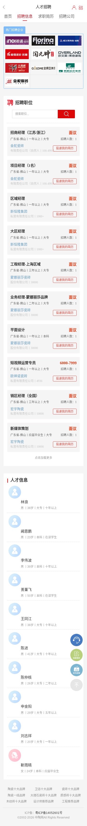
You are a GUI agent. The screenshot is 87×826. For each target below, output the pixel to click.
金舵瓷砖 (17, 146)
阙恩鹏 (26, 531)
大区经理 (17, 231)
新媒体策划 (19, 428)
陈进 (24, 648)
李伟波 (26, 560)
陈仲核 (26, 677)
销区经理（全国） (24, 396)
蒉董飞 (26, 590)
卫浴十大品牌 (43, 789)
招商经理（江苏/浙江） (29, 133)
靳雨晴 (26, 765)
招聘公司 (66, 16)
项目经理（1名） (24, 165)
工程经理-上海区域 (25, 264)
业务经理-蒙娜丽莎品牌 (29, 297)
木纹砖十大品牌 (16, 801)
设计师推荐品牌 (43, 801)
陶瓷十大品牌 (16, 789)
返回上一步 (4, 7)
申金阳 (26, 706)
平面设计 (17, 330)
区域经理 (17, 198)
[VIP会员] (74, 7)
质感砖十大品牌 (70, 795)
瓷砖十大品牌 (70, 789)
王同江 (26, 619)
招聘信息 (25, 16)
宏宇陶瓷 (17, 409)
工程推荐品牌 (70, 801)
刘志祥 (26, 736)
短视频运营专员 (23, 363)
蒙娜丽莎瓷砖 (20, 277)
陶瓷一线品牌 (16, 795)
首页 (8, 16)
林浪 (24, 502)
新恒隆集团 (18, 211)
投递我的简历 (64, 148)
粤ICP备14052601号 (48, 813)
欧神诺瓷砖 (18, 376)
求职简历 (46, 16)
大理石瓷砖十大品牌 (43, 795)
